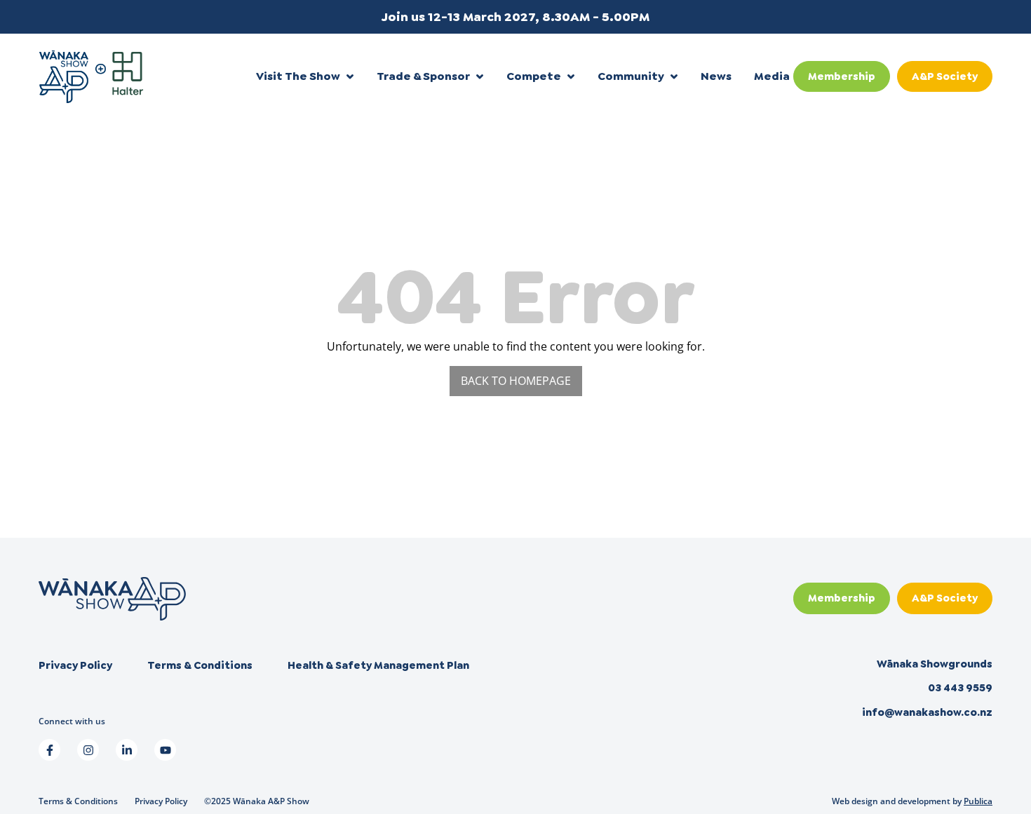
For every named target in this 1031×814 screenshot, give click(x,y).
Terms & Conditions (199, 665)
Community (631, 76)
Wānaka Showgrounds (934, 664)
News (716, 76)
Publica (978, 801)
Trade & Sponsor (423, 76)
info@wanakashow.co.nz (927, 712)
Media (772, 76)
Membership (841, 76)
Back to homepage (516, 380)
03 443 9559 (960, 688)
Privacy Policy (75, 665)
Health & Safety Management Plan (378, 665)
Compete (533, 76)
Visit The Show (298, 76)
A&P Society (945, 76)
